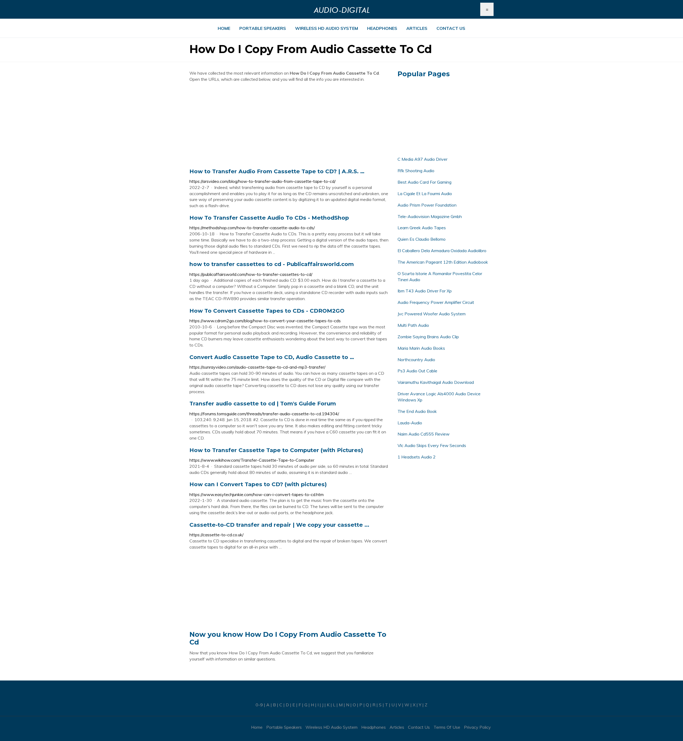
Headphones (382, 28)
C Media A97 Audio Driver (422, 159)
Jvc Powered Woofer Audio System (432, 313)
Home (224, 28)
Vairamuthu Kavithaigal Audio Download (436, 382)
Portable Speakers (262, 28)
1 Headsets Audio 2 (417, 457)
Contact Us (450, 28)
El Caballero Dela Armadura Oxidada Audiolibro (442, 250)
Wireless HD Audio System (326, 28)
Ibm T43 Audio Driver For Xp (425, 290)
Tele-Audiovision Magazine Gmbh (430, 216)
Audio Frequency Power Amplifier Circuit (436, 302)
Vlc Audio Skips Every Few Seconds (432, 445)
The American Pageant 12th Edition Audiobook (443, 262)
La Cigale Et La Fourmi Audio (425, 193)
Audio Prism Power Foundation (427, 205)
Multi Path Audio (413, 325)
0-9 (259, 704)
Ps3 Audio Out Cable (417, 370)
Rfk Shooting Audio (416, 170)
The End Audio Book (417, 411)
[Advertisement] (289, 125)
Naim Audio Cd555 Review (424, 434)
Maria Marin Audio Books (421, 348)
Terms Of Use (447, 727)
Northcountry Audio (416, 359)
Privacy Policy (477, 727)
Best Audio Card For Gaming (424, 182)
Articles (416, 28)
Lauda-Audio (410, 422)
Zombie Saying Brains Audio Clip (428, 336)
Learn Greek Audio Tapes (422, 227)
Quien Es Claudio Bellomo (422, 239)
